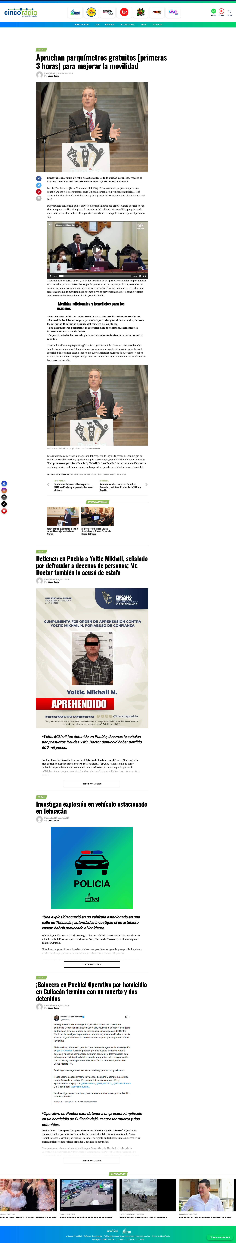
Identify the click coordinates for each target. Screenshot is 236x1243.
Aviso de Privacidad (74, 1236)
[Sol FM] (140, 12)
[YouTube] (4, 511)
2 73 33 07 (120, 1239)
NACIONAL (110, 25)
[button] (97, 250)
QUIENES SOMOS (81, 25)
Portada (122, 474)
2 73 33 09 (140, 1239)
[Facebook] (4, 483)
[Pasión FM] (108, 12)
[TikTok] (4, 504)
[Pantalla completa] (144, 276)
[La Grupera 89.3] (91, 12)
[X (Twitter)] (4, 497)
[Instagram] (4, 490)
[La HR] (124, 12)
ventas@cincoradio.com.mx (103, 1239)
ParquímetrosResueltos (103, 474)
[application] (97, 250)
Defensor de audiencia (93, 1236)
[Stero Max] (157, 12)
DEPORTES (157, 25)
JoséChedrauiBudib (81, 474)
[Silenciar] (140, 276)
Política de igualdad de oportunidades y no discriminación (127, 1236)
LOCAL (144, 25)
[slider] (95, 276)
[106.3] (173, 12)
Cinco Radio (53, 76)
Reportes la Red (221, 1237)
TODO (97, 25)
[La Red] (75, 12)
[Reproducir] (50, 276)
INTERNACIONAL (128, 25)
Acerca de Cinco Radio (161, 1236)
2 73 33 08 (130, 1239)
